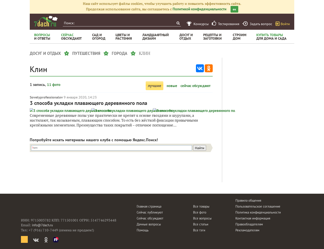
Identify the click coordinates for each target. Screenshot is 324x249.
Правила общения (248, 200)
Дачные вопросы (149, 224)
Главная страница (149, 206)
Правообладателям (249, 224)
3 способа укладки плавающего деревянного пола (88, 103)
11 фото (53, 84)
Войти (285, 24)
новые (172, 85)
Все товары (201, 206)
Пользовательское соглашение (257, 206)
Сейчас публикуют (150, 212)
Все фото (199, 212)
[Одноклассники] (209, 68)
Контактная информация (252, 218)
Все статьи (200, 224)
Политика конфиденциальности (258, 212)
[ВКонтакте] (200, 68)
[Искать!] (178, 23)
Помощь (143, 230)
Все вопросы (202, 218)
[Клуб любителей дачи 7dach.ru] (46, 21)
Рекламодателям (247, 230)
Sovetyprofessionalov (46, 97)
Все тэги (199, 230)
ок (234, 9)
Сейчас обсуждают (150, 218)
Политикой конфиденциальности (199, 9)
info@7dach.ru (42, 225)
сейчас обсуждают (195, 85)
